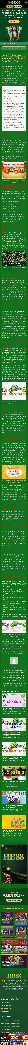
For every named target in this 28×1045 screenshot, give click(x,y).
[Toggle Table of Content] (23, 88)
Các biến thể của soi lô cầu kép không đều (15, 94)
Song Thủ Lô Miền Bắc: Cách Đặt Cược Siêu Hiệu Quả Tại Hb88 (13, 733)
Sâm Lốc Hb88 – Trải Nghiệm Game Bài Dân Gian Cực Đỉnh (13, 961)
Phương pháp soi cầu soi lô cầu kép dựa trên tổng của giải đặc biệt (15, 115)
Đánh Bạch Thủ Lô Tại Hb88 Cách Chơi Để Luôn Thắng (13, 806)
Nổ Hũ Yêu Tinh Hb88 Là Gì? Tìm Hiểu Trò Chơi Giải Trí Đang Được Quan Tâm (21, 932)
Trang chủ (10, 48)
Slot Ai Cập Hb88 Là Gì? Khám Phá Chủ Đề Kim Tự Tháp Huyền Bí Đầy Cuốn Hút (6, 932)
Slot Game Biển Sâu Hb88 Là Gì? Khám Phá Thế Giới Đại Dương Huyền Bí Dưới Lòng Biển (20, 918)
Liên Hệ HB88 (5, 1011)
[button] (26, 2)
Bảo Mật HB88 (5, 1002)
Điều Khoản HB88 (6, 1005)
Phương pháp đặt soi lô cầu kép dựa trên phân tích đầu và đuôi (15, 104)
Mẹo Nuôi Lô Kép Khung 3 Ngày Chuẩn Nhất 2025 (12, 831)
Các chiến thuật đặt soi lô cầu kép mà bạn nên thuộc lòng (14, 128)
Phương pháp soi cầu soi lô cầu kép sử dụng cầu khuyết (15, 112)
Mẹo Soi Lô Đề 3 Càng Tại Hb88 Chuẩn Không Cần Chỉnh (12, 757)
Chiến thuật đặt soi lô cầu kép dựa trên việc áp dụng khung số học (14, 121)
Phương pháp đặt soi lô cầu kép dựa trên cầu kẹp (15, 100)
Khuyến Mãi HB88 (6, 1008)
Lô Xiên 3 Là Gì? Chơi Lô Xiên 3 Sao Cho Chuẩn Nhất (13, 709)
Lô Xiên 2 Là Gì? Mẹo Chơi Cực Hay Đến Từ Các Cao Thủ (13, 782)
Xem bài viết (6, 922)
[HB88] (14, 2)
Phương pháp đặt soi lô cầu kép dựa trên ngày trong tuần (15, 125)
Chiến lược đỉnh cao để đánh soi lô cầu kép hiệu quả (14, 97)
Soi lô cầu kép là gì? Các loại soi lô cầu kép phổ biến (13, 91)
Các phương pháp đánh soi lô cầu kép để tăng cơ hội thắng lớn (14, 118)
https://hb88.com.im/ (12, 1023)
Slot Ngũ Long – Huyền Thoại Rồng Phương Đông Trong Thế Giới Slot (6, 918)
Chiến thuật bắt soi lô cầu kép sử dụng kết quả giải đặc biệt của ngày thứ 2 (15, 108)
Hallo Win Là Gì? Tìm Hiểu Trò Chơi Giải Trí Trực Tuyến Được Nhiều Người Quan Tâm (13, 947)
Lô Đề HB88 (17, 48)
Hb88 (3, 75)
